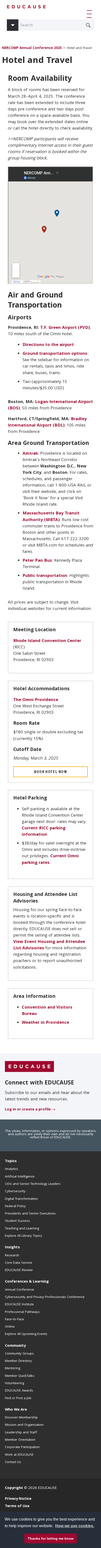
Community (15, 1346)
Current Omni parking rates (50, 859)
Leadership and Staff (21, 1432)
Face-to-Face (14, 1319)
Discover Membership (21, 1417)
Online (10, 1327)
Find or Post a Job (18, 1398)
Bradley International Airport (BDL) (47, 422)
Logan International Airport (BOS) (50, 405)
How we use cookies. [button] (74, 1526)
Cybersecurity (15, 1191)
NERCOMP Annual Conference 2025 (32, 48)
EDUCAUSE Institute (19, 1304)
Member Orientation (20, 1440)
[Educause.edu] (29, 1067)
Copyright (14, 1488)
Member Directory (18, 1361)
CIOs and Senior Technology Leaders (33, 1184)
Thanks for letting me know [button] (51, 1538)
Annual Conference (19, 1290)
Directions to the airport (48, 345)
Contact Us (13, 1462)
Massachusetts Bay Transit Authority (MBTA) (51, 517)
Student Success (17, 1221)
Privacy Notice (18, 1499)
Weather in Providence (45, 1022)
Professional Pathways (22, 1312)
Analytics (11, 1169)
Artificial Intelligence (20, 1176)
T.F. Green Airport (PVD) (65, 328)
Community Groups (19, 1354)
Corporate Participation (22, 1447)
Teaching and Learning (22, 1228)
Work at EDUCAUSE (19, 1455)
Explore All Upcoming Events (26, 1334)
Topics (11, 1161)
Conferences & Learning (27, 1282)
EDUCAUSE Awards (19, 1390)
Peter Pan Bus (37, 560)
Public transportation (45, 576)
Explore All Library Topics (23, 1236)
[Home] (26, 7)
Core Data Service (18, 1263)
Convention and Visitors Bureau (47, 1011)
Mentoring (12, 1368)
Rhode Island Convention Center (47, 641)
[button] (90, 14)
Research (12, 1255)
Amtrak (30, 453)
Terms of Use (17, 1506)
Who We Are (16, 1410)
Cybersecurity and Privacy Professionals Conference (45, 1297)
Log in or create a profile (28, 1110)
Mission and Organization (24, 1425)
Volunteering (14, 1383)
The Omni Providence (35, 700)
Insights (12, 1247)
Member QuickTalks (19, 1376)
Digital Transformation (21, 1199)
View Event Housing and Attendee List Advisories (49, 945)
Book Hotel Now (50, 772)
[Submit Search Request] (88, 25)
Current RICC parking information (43, 831)
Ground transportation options (55, 353)
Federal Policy (15, 1206)
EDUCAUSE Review (19, 1270)
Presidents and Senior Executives (30, 1213)
